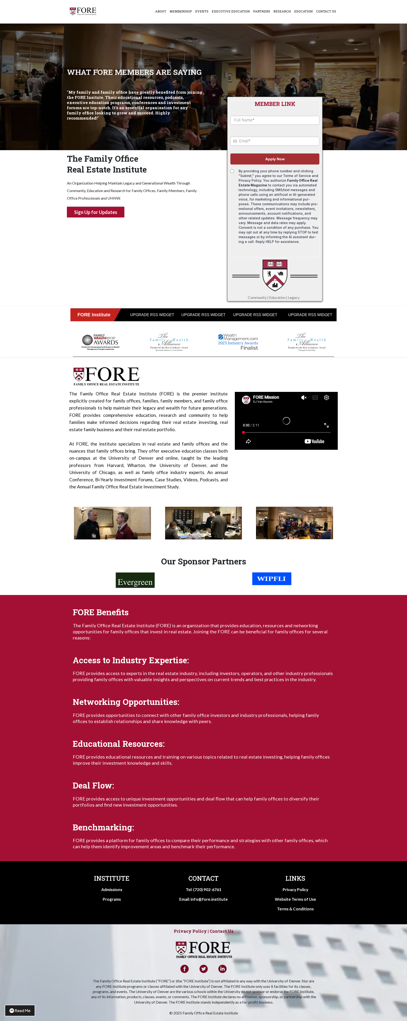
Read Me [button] (22, 1010)
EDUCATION (303, 11)
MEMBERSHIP (181, 11)
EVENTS (201, 11)
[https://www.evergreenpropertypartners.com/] (135, 580)
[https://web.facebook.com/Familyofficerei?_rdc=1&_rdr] (185, 969)
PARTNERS (261, 11)
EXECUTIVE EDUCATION (231, 11)
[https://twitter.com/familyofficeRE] (203, 969)
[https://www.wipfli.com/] (272, 578)
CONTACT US (326, 11)
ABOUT (160, 11)
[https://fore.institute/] (83, 11)
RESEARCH (282, 11)
